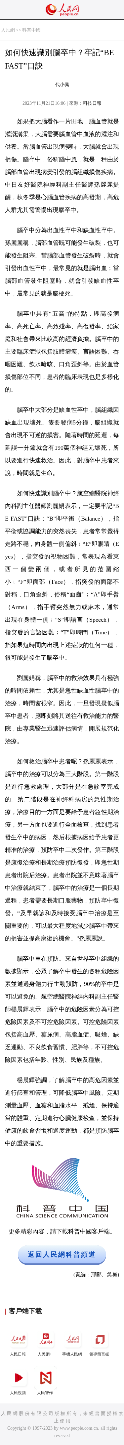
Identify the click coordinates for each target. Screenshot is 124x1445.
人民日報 (18, 1354)
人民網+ (45, 1354)
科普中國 (31, 30)
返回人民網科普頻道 (62, 1254)
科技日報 (92, 103)
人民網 (8, 30)
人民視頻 (18, 1392)
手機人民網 (72, 1354)
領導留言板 (99, 1354)
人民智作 (45, 1392)
